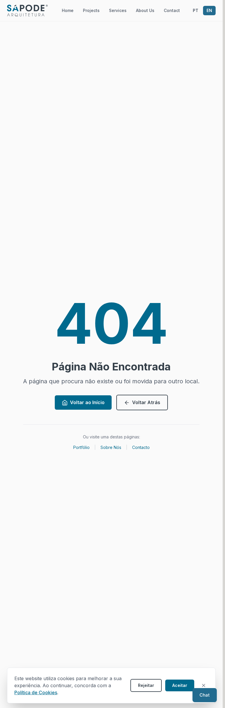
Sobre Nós (110, 447)
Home (68, 10)
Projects (91, 10)
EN (209, 10)
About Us (145, 10)
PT (195, 10)
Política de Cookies (35, 692)
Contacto (141, 447)
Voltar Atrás (146, 402)
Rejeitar (146, 685)
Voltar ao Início (87, 402)
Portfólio (81, 447)
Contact (172, 10)
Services (118, 10)
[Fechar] (203, 685)
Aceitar (179, 685)
